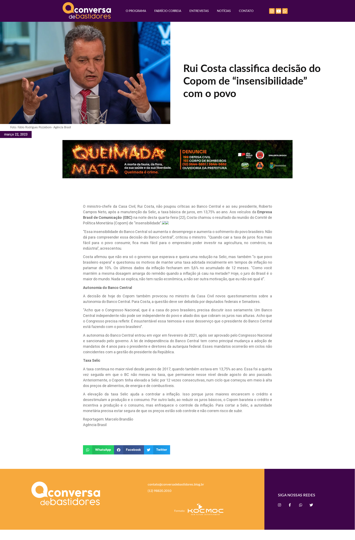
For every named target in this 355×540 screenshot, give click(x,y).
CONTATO (246, 11)
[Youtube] (278, 11)
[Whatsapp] (285, 11)
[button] (98, 449)
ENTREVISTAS (199, 11)
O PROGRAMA (136, 11)
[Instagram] (272, 11)
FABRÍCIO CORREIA (167, 11)
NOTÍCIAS (224, 11)
